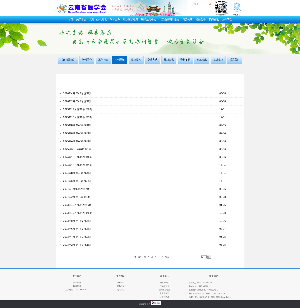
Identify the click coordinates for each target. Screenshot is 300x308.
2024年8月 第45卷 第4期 (77, 173)
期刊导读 (120, 59)
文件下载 (227, 19)
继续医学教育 (130, 19)
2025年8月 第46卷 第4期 (77, 125)
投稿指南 (136, 59)
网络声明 (121, 290)
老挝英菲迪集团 (166, 307)
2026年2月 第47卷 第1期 (77, 101)
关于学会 (81, 19)
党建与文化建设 (98, 19)
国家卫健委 (164, 282)
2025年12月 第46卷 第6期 (77, 109)
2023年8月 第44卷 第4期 (77, 221)
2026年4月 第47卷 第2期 (77, 93)
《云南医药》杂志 (169, 19)
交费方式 (153, 59)
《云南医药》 (67, 59)
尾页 (167, 257)
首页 (70, 19)
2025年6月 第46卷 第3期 (77, 133)
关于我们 (77, 282)
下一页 (161, 257)
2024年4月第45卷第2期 (76, 189)
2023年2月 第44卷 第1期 (77, 244)
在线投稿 (218, 59)
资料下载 (185, 59)
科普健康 (187, 19)
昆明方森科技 (204, 286)
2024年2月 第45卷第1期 (76, 197)
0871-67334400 (205, 293)
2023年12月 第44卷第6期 (77, 205)
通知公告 (201, 19)
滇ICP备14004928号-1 (208, 290)
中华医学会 (164, 286)
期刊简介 (87, 59)
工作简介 (103, 59)
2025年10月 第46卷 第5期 (77, 117)
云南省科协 (164, 293)
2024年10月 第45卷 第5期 (77, 165)
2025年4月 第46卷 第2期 (77, 141)
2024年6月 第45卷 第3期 (77, 181)
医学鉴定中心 (148, 19)
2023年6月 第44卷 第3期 (77, 229)
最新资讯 (169, 59)
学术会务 (115, 19)
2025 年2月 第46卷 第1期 (77, 149)
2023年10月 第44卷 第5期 (77, 213)
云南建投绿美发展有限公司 (147, 307)
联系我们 (235, 59)
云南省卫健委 (164, 290)
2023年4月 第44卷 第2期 (77, 236)
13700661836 (219, 293)
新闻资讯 (214, 19)
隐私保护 (121, 286)
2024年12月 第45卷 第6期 (77, 157)
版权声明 (121, 282)
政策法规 (202, 59)
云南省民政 (164, 297)
